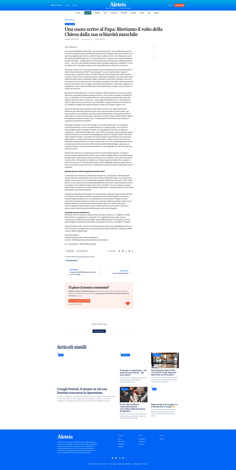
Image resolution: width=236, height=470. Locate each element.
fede (154, 389)
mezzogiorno (156, 355)
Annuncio (141, 444)
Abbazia (156, 13)
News (105, 13)
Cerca (75, 5)
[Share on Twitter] (126, 251)
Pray (86, 13)
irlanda (61, 355)
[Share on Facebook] (119, 251)
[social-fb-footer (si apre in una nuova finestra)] (116, 458)
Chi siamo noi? (103, 464)
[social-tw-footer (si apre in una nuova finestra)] (120, 458)
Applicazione (142, 441)
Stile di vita (114, 13)
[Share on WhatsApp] (132, 251)
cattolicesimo (125, 355)
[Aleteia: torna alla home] (118, 4)
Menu (79, 13)
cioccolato (124, 389)
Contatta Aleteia (137, 464)
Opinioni (97, 13)
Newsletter (142, 439)
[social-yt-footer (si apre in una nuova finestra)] (113, 458)
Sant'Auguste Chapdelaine (125, 8)
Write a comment (99, 331)
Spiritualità (124, 13)
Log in (105, 324)
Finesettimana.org (87, 39)
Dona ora (178, 5)
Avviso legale (112, 464)
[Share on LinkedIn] (122, 251)
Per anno (162, 439)
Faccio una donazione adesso (78, 301)
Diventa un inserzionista (124, 464)
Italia (149, 13)
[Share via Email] (129, 251)
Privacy (145, 464)
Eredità (142, 13)
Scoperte (133, 13)
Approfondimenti (70, 20)
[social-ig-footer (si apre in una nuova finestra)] (123, 458)
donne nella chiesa (71, 260)
